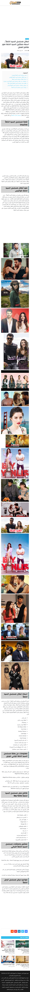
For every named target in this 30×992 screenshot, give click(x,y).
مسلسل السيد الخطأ (16, 115)
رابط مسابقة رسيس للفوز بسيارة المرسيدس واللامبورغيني (23, 950)
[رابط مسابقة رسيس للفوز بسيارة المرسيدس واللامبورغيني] (22, 944)
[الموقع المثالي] (15, 3)
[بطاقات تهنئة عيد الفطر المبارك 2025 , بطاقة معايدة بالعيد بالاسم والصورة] (7, 944)
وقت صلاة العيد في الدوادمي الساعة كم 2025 (22, 965)
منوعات (27, 38)
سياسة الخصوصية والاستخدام (15, 975)
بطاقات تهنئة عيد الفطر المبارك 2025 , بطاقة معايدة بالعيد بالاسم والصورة (8, 950)
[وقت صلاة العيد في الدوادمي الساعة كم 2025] (22, 959)
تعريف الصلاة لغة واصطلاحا (8, 965)
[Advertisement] (15, 22)
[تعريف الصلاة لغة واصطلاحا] (7, 959)
